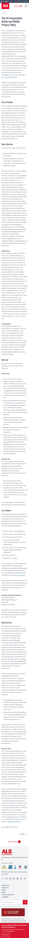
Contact (5, 888)
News (4, 890)
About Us (5, 885)
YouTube (17, 878)
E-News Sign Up (8, 894)
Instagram (6, 878)
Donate (17, 6)
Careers (5, 897)
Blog (3, 892)
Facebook (3, 878)
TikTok (21, 878)
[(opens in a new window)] (4, 867)
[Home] (5, 6)
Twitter (10, 878)
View (19, 1)
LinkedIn (13, 878)
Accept (5, 935)
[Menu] (26, 6)
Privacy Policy (10, 931)
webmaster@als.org (13, 821)
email (22, 575)
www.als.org (8, 77)
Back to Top (12, 842)
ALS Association (7, 852)
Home (4, 13)
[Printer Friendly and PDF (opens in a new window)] (23, 834)
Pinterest (24, 878)
